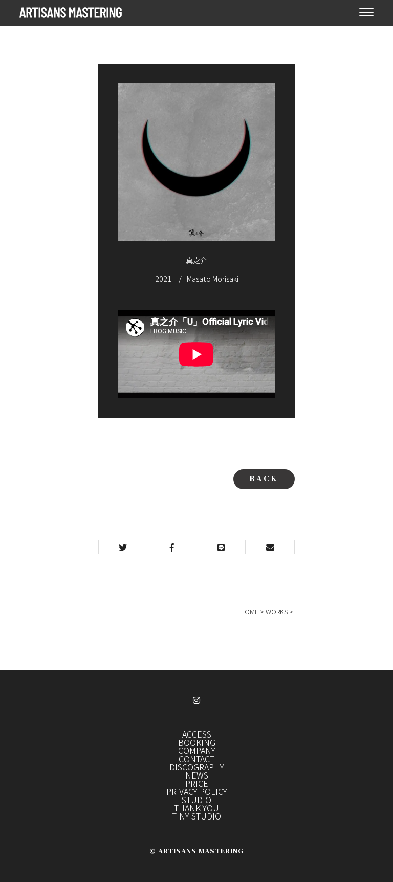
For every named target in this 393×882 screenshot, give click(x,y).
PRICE (196, 783)
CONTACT (196, 758)
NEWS (196, 775)
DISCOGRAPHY (196, 767)
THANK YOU (196, 808)
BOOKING (196, 742)
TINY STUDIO (196, 816)
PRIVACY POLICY (196, 791)
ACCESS (196, 734)
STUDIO (196, 799)
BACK (264, 478)
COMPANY (196, 750)
